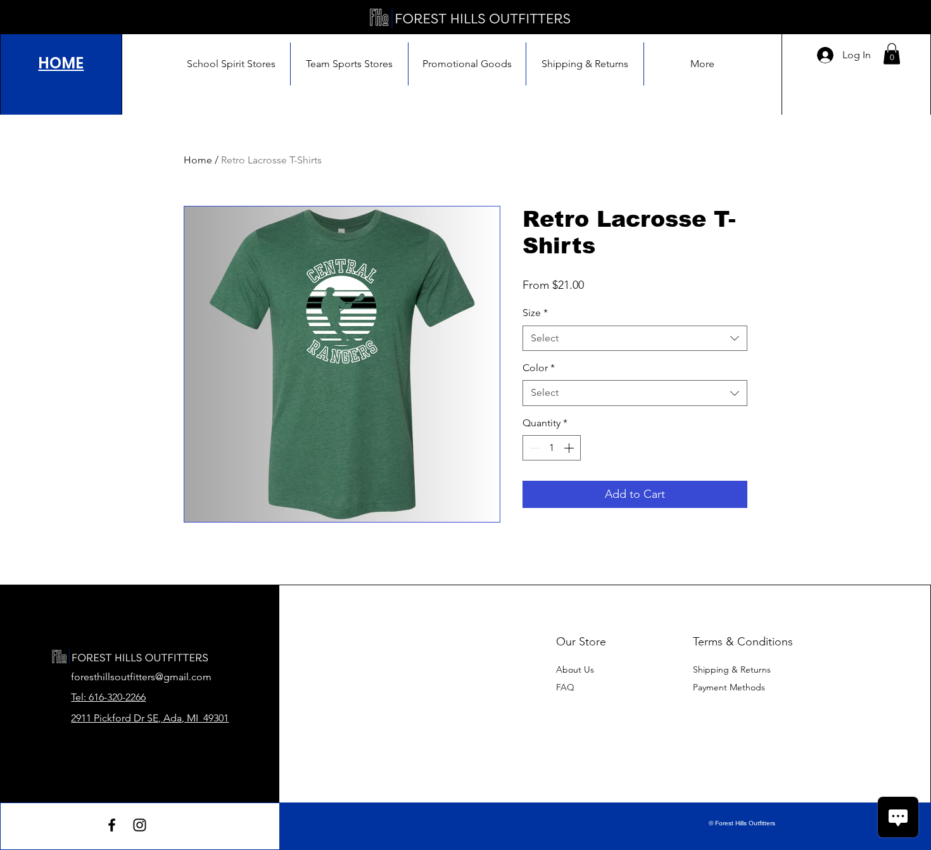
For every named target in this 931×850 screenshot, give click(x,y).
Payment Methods (730, 687)
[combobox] (634, 338)
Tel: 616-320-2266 (108, 697)
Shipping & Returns (732, 669)
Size (535, 313)
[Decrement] (533, 448)
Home (198, 160)
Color (538, 368)
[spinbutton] (551, 448)
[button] (892, 53)
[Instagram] (139, 825)
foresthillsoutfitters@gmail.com (141, 677)
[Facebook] (111, 825)
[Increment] (570, 448)
